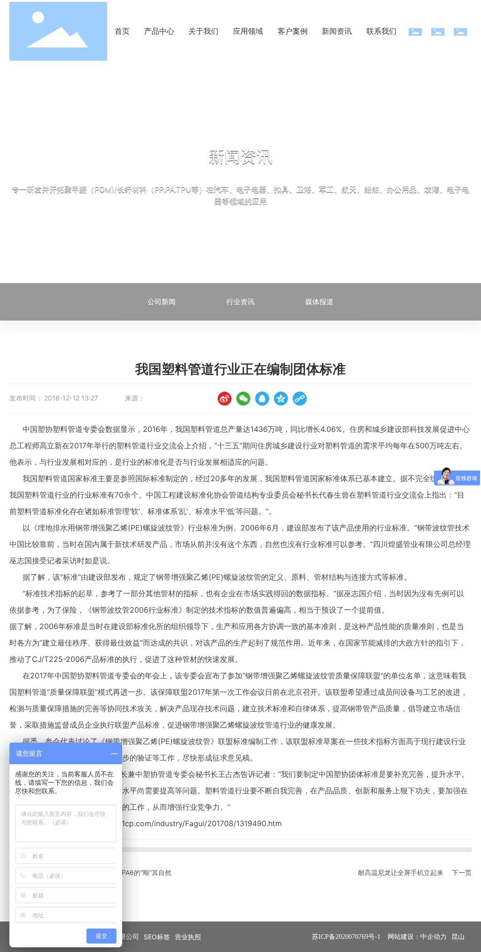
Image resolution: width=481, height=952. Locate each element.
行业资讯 (240, 301)
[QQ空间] (281, 399)
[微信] (243, 399)
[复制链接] (300, 399)
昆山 (458, 936)
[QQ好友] (262, 399)
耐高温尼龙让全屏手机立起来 (400, 872)
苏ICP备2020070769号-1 (346, 936)
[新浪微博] (224, 399)
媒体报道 (319, 301)
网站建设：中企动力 (417, 936)
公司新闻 (161, 301)
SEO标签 (157, 937)
